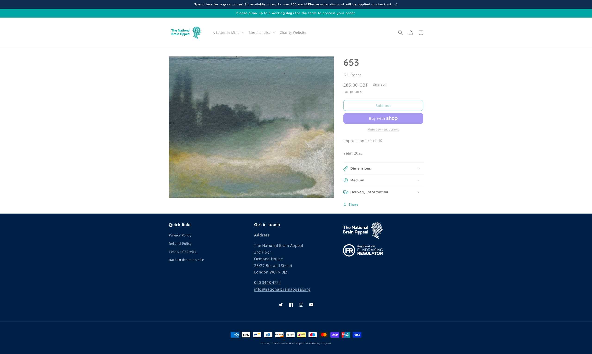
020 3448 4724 (267, 282)
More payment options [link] (383, 129)
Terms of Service (183, 251)
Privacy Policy (180, 235)
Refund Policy (180, 243)
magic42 (326, 343)
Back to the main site (186, 260)
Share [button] (353, 204)
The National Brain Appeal (288, 343)
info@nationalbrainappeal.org (282, 289)
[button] (228, 32)
